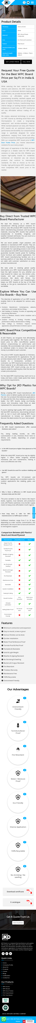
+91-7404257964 (24, 2)
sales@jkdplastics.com (28, 2)
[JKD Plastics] (8, 4)
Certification (6, 976)
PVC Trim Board (7, 995)
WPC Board (6, 989)
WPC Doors (6, 987)
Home (5, 963)
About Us (5, 967)
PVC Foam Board (8, 993)
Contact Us (6, 978)
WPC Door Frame (8, 991)
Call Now (26, 62)
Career (5, 971)
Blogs (4, 973)
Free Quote (34, 513)
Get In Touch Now (18, 923)
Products (5, 969)
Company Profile (8, 965)
